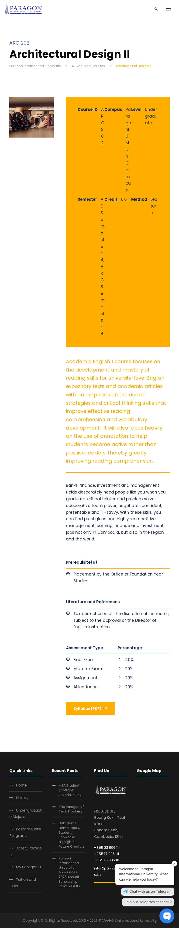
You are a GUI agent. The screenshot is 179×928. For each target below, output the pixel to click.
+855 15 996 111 (106, 860)
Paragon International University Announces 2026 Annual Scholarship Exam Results (69, 872)
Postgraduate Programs (25, 832)
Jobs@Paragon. (25, 851)
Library (22, 797)
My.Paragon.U (28, 867)
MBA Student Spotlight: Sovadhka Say (70, 790)
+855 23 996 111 (107, 847)
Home (21, 785)
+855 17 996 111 (106, 853)
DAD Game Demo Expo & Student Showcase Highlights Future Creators (71, 835)
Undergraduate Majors (25, 813)
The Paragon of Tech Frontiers (71, 809)
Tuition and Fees (22, 883)
